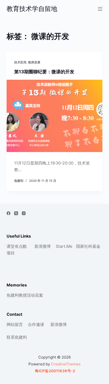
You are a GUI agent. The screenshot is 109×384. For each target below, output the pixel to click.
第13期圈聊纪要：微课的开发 (44, 71)
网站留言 (15, 324)
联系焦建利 (17, 337)
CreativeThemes (66, 364)
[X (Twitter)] (16, 213)
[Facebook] (8, 213)
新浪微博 (42, 246)
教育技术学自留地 (32, 8)
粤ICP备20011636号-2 (54, 370)
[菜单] (100, 9)
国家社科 (84, 246)
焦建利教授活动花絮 (25, 295)
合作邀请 (36, 324)
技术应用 (20, 62)
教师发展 (34, 62)
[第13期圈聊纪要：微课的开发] (54, 116)
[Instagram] (24, 213)
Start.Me (64, 246)
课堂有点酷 (17, 246)
